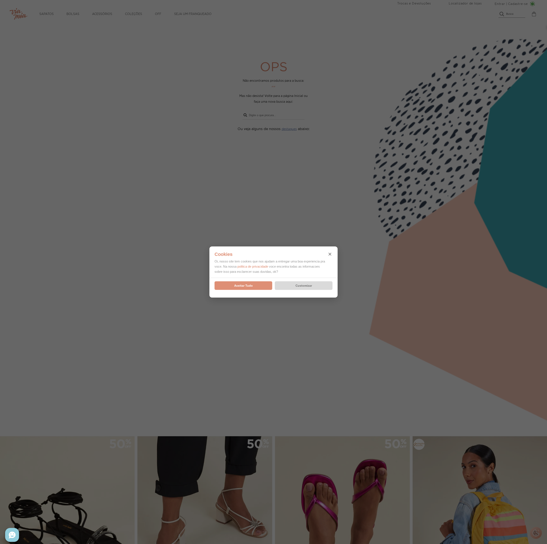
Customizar (304, 285)
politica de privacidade (252, 266)
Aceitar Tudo (243, 285)
